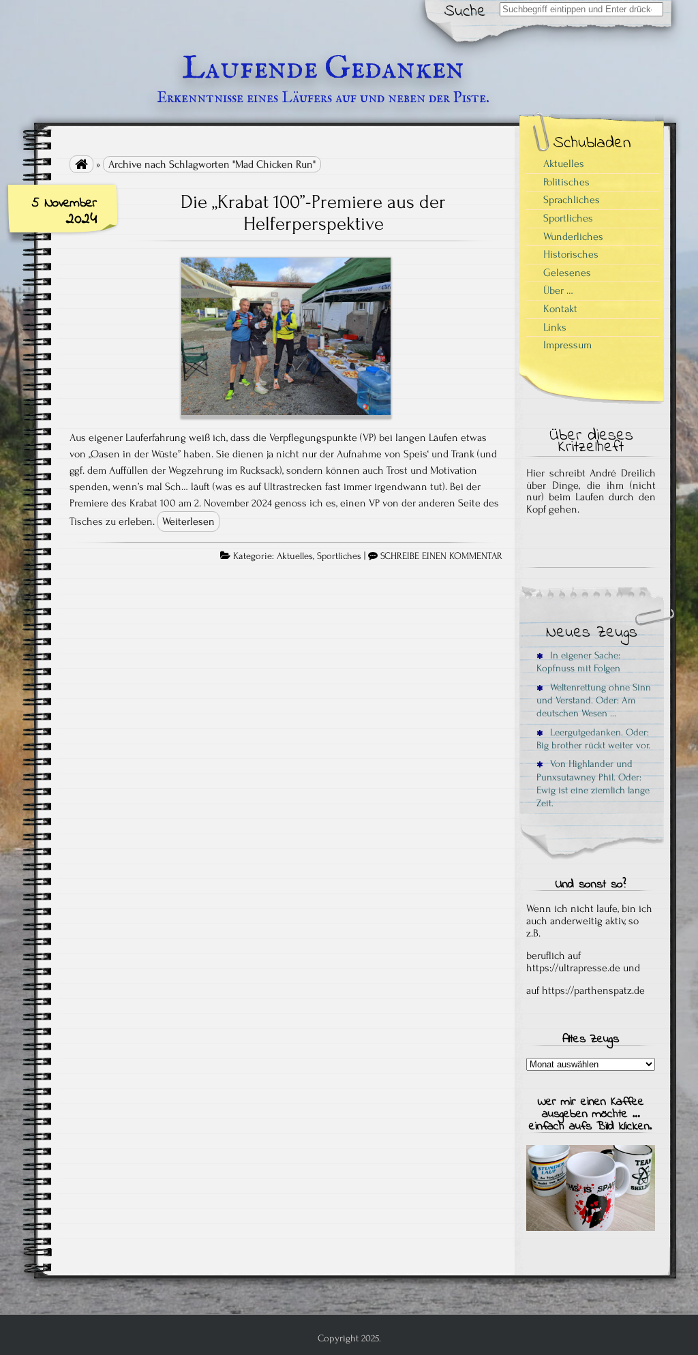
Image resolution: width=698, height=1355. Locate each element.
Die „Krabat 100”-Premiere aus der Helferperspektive (313, 212)
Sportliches (339, 556)
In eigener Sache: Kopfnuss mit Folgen (578, 662)
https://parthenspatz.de (593, 990)
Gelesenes (567, 273)
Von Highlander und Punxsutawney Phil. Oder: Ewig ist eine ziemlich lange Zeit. (593, 783)
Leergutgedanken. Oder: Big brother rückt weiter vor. (593, 739)
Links (554, 327)
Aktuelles (295, 556)
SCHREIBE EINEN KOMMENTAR (441, 556)
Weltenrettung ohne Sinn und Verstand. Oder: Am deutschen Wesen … (593, 701)
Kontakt (560, 309)
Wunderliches (573, 236)
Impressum (567, 345)
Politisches (566, 182)
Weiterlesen (188, 521)
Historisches (570, 254)
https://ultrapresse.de (573, 968)
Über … (558, 290)
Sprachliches (571, 200)
